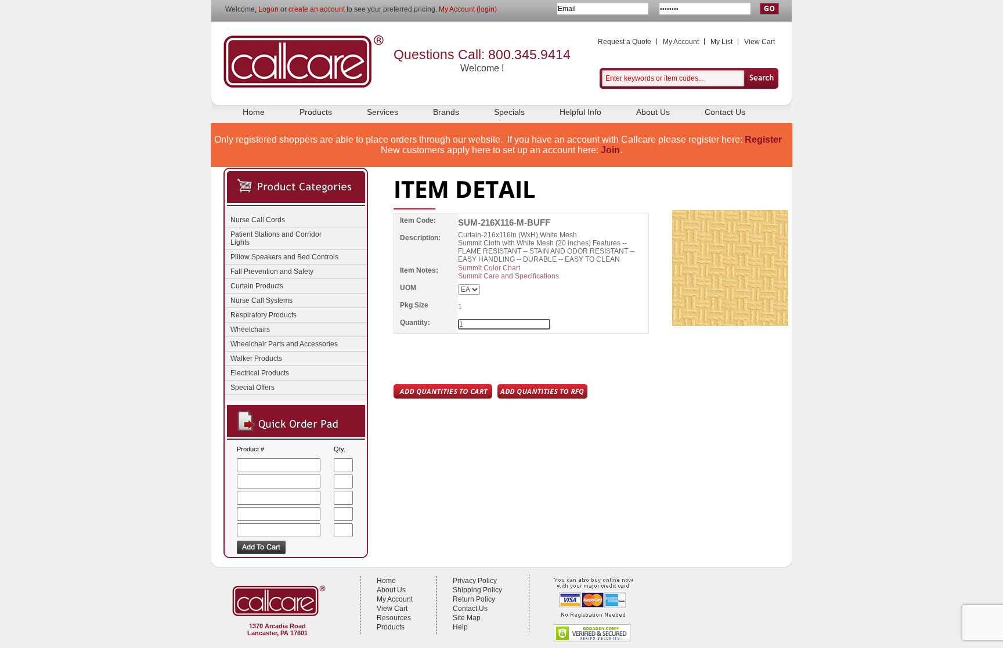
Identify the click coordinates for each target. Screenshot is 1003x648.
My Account (681, 42)
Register (763, 139)
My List (721, 42)
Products (316, 112)
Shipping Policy (477, 590)
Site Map (467, 618)
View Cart (759, 42)
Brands (446, 112)
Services (382, 112)
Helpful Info (580, 112)
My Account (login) (468, 9)
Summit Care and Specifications (508, 276)
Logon (268, 9)
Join (610, 150)
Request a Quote (624, 42)
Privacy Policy (475, 581)
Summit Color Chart (489, 268)
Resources (394, 618)
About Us (653, 112)
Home (254, 112)
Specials (509, 112)
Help (460, 627)
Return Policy (474, 599)
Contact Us (725, 112)
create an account (316, 9)
